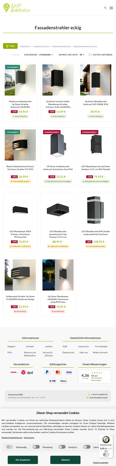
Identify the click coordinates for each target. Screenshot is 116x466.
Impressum (83, 346)
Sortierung (37, 54)
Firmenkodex (101, 346)
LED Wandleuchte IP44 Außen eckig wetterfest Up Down (96, 232)
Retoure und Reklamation (30, 354)
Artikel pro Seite (70, 54)
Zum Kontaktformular (99, 397)
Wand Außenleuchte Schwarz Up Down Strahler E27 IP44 (20, 167)
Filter (12, 46)
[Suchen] (105, 8)
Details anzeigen (100, 462)
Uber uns (83, 352)
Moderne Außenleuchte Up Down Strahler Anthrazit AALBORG (20, 104)
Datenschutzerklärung (12, 437)
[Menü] (111, 436)
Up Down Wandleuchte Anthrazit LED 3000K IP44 (95, 102)
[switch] (9, 447)
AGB (65, 346)
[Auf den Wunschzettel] (33, 68)
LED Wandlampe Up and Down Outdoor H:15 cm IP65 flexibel (95, 167)
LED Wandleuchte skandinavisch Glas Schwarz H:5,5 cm (58, 234)
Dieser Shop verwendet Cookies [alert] (58, 413)
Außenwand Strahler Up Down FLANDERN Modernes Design (20, 297)
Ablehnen (65, 460)
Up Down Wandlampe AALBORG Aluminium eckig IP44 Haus (57, 299)
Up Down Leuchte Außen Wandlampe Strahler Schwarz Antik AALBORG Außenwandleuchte (58, 104)
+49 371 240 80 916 (100, 394)
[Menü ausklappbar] (111, 7)
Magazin (11, 346)
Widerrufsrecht (100, 352)
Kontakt (30, 346)
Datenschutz (68, 352)
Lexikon (48, 346)
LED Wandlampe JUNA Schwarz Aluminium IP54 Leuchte (20, 234)
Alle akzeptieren (23, 460)
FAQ (10, 352)
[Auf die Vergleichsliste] (27, 68)
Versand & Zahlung (47, 354)
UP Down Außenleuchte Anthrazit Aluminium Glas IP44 (58, 167)
